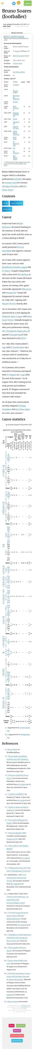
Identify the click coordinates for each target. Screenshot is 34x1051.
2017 (6, 570)
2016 (6, 552)
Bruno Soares (13, 749)
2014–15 (6, 517)
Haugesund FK (12, 839)
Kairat (15, 119)
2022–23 (6, 664)
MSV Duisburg (16, 108)
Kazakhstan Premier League (14, 267)
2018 (5, 596)
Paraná (15, 102)
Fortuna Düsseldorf (16, 114)
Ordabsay (24, 274)
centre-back (11, 183)
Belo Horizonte (18, 56)
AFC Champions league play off (16, 331)
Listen (28, 3)
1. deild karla (8, 652)
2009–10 (6, 457)
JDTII (23, 338)
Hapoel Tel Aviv (16, 127)
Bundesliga (8, 495)
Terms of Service (17, 1036)
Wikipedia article (26, 1005)
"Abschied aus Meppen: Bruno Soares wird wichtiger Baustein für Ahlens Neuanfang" (18, 976)
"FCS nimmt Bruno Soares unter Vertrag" (16, 878)
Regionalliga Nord (8, 677)
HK (14, 148)
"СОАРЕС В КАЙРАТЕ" (16, 794)
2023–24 (6, 677)
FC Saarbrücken (16, 143)
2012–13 (6, 495)
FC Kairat (6, 271)
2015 (6, 535)
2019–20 (6, 611)
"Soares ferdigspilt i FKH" (17, 833)
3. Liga (22, 375)
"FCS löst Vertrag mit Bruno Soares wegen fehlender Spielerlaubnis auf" (17, 916)
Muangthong (15, 334)
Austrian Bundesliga (8, 611)
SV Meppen (16, 152)
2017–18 (6, 581)
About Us (17, 1031)
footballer (17, 179)
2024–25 (6, 693)
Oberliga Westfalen (10, 186)
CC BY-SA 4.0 (24, 1007)
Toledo (15, 91)
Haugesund (16, 123)
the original (21, 784)
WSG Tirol (14, 138)
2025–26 (6, 707)
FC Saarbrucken (3, 641)
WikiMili (6, 3)
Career (5, 203)
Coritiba (16, 85)
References (7, 209)
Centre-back (17, 63)
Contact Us (21, 1026)
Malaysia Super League (12, 316)
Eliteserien (26, 289)
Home (11, 1026)
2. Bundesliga (8, 457)
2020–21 (6, 624)
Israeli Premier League (8, 581)
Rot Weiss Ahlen (19, 72)
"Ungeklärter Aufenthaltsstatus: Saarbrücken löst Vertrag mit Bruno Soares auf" (19, 938)
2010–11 (6, 469)
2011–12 (6, 480)
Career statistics (16, 203)
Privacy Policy (17, 1041)
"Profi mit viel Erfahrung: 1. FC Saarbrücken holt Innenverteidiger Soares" (18, 900)
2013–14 (6, 506)
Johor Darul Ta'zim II (16, 132)
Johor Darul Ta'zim (3, 596)
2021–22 (6, 641)
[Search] (18, 3)
